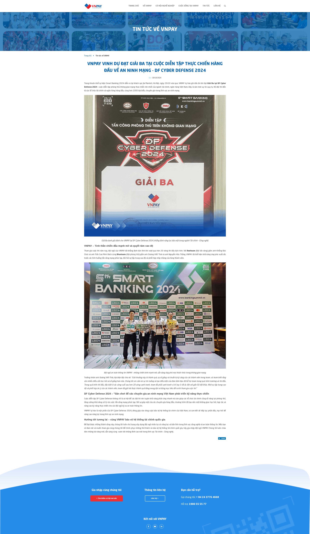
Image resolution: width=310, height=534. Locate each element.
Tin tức (206, 6)
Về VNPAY (147, 6)
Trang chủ (133, 6)
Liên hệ (217, 6)
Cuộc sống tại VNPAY (188, 6)
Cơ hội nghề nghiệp (165, 6)
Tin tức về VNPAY (102, 56)
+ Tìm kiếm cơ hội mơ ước (106, 498)
